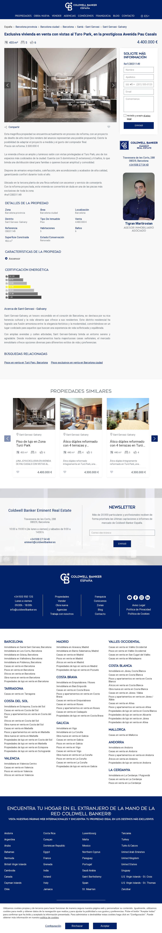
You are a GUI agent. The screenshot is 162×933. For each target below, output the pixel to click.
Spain (85, 882)
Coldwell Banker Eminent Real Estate (39, 510)
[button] (115, 27)
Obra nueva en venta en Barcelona (22, 677)
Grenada (47, 864)
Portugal (87, 864)
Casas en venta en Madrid (70, 654)
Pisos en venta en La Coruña (71, 758)
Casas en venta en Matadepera (125, 658)
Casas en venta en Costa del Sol (21, 710)
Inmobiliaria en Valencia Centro (20, 763)
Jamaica (48, 889)
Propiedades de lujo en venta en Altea (128, 722)
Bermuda (9, 858)
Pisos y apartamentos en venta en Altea (130, 707)
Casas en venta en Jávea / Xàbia (126, 692)
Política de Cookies (139, 613)
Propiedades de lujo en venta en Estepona (26, 747)
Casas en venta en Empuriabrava (73, 700)
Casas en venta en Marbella (18, 728)
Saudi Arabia (89, 870)
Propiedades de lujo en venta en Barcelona (26, 681)
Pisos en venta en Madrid (69, 658)
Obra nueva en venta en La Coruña (74, 755)
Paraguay (87, 858)
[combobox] (129, 84)
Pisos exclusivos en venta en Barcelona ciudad (77, 362)
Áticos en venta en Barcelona (19, 673)
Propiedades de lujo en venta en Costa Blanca (133, 711)
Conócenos (85, 16)
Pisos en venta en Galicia (69, 743)
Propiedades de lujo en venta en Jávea (129, 718)
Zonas (100, 605)
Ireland (47, 876)
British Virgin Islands (15, 864)
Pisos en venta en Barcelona (19, 670)
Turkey (125, 839)
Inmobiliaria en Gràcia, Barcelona (21, 654)
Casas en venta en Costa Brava (73, 690)
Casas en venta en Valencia (18, 767)
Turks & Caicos (129, 845)
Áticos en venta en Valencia (19, 775)
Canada (8, 876)
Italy (45, 882)
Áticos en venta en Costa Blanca (126, 685)
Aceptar (105, 926)
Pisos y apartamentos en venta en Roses (78, 708)
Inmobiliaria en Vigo (66, 728)
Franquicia (103, 16)
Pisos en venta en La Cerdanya (125, 783)
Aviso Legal (138, 605)
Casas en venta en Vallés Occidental (128, 647)
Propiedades (23, 16)
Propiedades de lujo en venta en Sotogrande (27, 751)
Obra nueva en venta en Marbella (21, 736)
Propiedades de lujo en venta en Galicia (76, 766)
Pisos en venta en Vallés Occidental (127, 651)
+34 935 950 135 (23, 596)
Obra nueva (42, 16)
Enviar (139, 125)
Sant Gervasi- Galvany (115, 26)
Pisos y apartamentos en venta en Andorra (131, 755)
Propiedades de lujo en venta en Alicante (130, 714)
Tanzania (126, 833)
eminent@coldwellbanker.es (40, 542)
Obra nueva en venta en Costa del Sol (24, 724)
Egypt (46, 851)
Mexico (86, 845)
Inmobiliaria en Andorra (121, 747)
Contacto (128, 16)
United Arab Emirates (133, 851)
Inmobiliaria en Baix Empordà (71, 686)
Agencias (70, 16)
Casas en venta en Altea (121, 703)
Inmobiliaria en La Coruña (69, 732)
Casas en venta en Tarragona (19, 693)
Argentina (9, 839)
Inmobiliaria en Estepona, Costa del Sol (24, 706)
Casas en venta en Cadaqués (71, 711)
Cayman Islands (13, 882)
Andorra (8, 833)
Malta (85, 839)
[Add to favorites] (108, 127)
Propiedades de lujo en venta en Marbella (25, 743)
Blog (116, 16)
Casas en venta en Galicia (69, 739)
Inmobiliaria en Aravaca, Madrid (72, 647)
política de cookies (49, 917)
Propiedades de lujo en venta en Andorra (130, 762)
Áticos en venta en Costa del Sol (21, 720)
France (47, 858)
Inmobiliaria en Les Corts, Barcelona (23, 651)
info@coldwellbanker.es (23, 609)
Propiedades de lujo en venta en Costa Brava (79, 715)
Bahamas (9, 851)
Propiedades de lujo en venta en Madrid (76, 666)
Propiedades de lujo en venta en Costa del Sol (28, 739)
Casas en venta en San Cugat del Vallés (129, 654)
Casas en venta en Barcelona (19, 666)
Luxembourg (89, 833)
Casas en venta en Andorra (123, 751)
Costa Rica (49, 833)
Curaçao (47, 839)
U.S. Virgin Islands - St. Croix (136, 876)
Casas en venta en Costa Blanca (126, 674)
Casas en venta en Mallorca (123, 735)
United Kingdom (130, 858)
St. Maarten (88, 889)
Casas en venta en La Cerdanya (125, 779)
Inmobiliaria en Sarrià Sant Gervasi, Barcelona (27, 647)
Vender (56, 16)
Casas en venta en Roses (69, 704)
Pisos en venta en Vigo (68, 747)
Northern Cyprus (91, 851)
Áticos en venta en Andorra (123, 759)
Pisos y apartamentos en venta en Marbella (27, 732)
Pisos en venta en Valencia (18, 771)
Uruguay (125, 870)
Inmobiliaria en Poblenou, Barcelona (22, 662)
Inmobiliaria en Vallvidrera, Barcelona (23, 658)
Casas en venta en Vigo (68, 751)
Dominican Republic (54, 845)
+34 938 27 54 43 (139, 164)
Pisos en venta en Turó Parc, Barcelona (26, 362)
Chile (7, 889)
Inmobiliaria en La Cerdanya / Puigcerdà (129, 775)
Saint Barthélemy (91, 876)
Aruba (7, 845)
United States (129, 864)
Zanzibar (126, 889)
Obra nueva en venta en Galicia (72, 736)
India (46, 870)
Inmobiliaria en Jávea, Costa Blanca (127, 671)
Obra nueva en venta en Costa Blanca (128, 689)
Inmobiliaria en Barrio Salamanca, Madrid (77, 651)
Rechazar (77, 926)
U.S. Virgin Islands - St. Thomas (138, 882)
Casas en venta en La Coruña (71, 762)
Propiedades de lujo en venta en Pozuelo (77, 670)
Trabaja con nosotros (62, 613)
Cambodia (9, 870)
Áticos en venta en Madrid (70, 662)
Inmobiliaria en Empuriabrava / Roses (75, 682)
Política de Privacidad (138, 609)
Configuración (53, 926)
